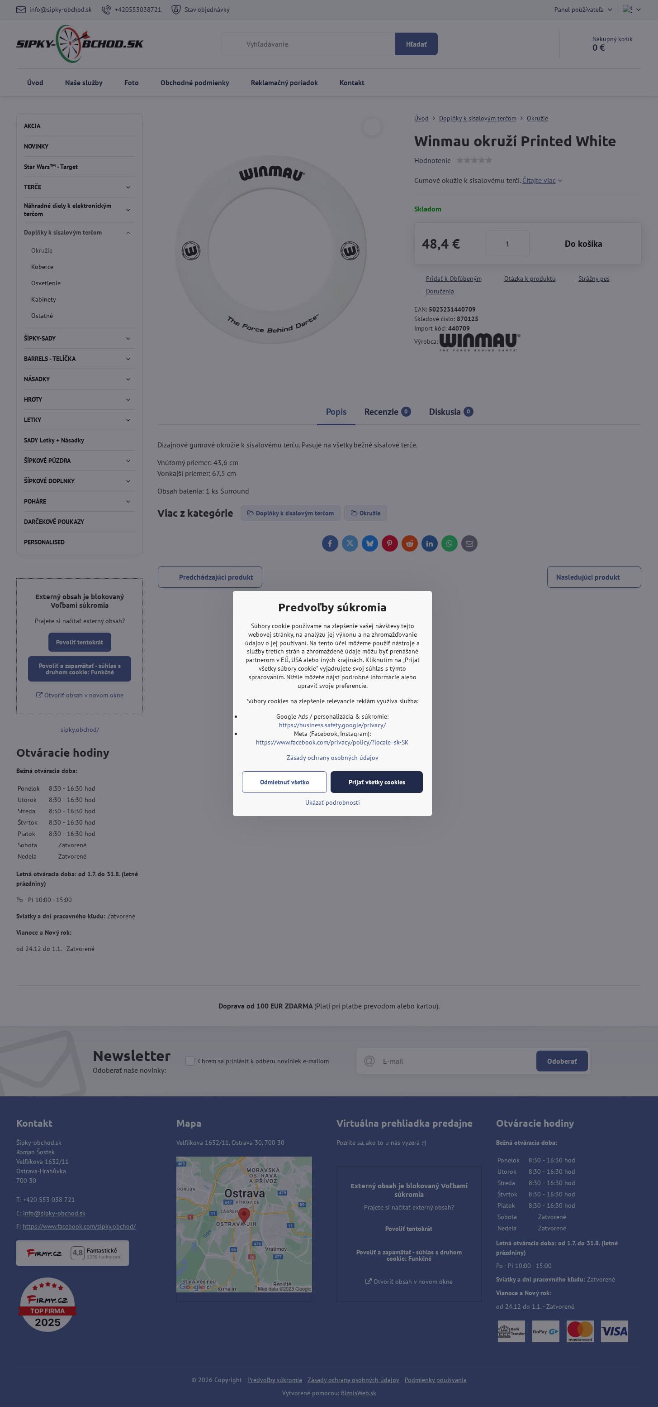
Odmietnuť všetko (284, 782)
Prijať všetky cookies (377, 782)
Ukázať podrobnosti (332, 802)
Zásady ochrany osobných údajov (333, 758)
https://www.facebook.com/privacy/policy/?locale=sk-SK (332, 742)
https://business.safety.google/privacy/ (332, 725)
